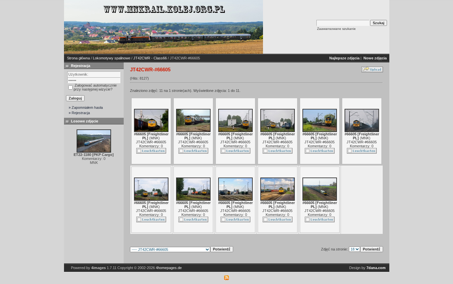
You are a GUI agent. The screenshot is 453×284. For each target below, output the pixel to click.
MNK (155, 138)
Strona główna (78, 58)
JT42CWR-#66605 (151, 142)
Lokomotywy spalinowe (111, 58)
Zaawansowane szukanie (336, 29)
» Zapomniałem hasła (86, 107)
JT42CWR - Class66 (150, 58)
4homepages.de (169, 268)
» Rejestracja (79, 113)
